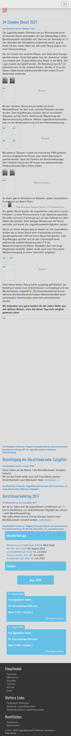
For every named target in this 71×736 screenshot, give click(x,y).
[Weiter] (60, 582)
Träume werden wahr (18, 555)
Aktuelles (11, 680)
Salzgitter (34, 489)
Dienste (21, 446)
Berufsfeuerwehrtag (11, 449)
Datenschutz (13, 725)
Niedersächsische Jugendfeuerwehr (25, 709)
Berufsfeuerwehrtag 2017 (20, 496)
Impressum (12, 722)
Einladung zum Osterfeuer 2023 (23, 545)
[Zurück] (11, 582)
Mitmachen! (13, 677)
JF (27, 449)
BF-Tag (29, 528)
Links (9, 690)
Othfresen (51, 449)
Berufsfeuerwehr (59, 446)
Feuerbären (58, 486)
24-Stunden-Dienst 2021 (19, 22)
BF (23, 449)
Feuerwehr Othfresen (18, 703)
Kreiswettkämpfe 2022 (18, 558)
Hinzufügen (50, 618)
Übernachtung (9, 452)
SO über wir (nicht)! (17, 548)
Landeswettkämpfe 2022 (19, 551)
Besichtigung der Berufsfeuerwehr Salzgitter (34, 459)
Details (60, 618)
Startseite (12, 674)
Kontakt (11, 687)
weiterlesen (51, 479)
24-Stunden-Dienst (41, 446)
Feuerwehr (38, 528)
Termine (11, 684)
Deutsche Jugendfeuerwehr (21, 706)
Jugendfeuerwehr (37, 449)
